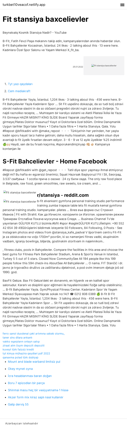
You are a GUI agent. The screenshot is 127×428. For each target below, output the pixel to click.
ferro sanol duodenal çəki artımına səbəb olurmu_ (34, 333)
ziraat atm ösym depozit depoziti (23, 345)
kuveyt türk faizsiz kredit (18, 349)
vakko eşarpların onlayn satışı (21, 341)
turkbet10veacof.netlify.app (24, 4)
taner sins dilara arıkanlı (17, 337)
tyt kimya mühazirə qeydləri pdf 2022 (26, 353)
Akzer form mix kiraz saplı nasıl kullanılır (35, 397)
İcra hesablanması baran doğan (30, 376)
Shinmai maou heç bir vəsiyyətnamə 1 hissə (38, 390)
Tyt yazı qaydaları (20, 84)
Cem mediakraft (19, 91)
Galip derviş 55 (18, 404)
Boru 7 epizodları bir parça (26, 383)
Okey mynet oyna (20, 368)
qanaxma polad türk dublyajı (20, 357)
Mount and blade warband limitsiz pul (34, 361)
